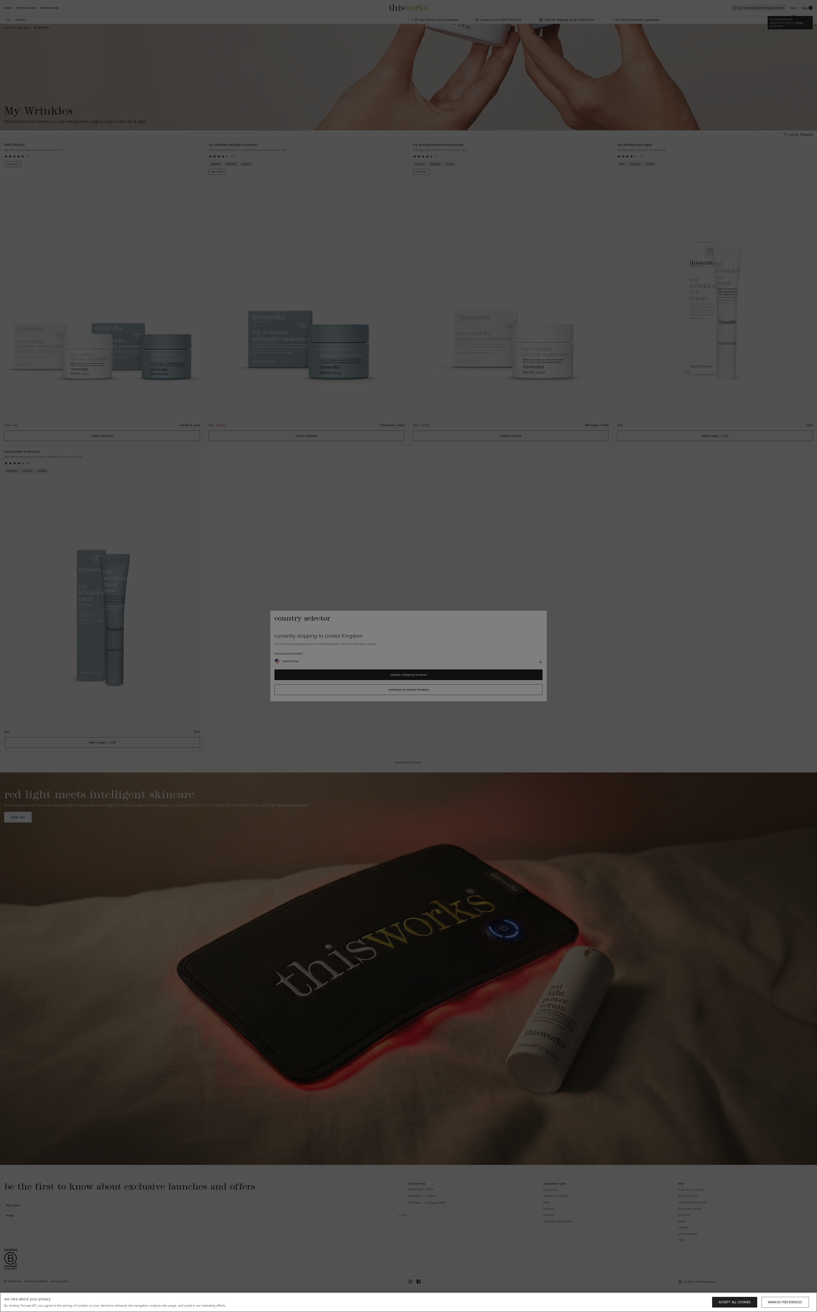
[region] (408, 1302)
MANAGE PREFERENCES (785, 1302)
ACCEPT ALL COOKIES (735, 1302)
